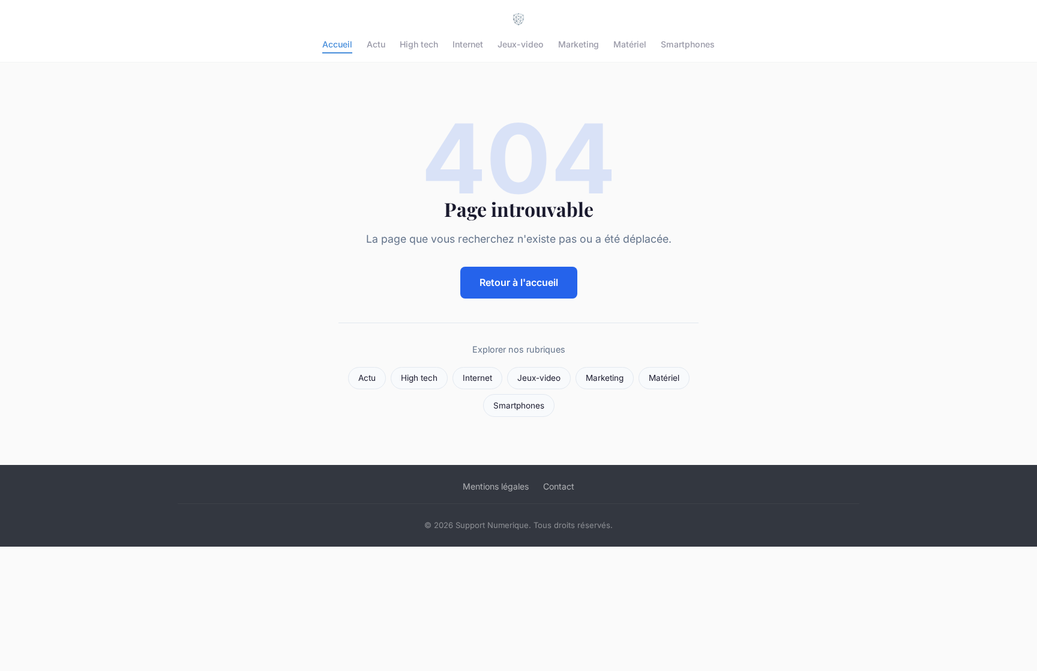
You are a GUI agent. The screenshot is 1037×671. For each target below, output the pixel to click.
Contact (558, 486)
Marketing (578, 44)
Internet (467, 44)
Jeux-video (520, 44)
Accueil (337, 44)
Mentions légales (496, 486)
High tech (419, 44)
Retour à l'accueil (518, 282)
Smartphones (688, 44)
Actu (376, 44)
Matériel (629, 44)
